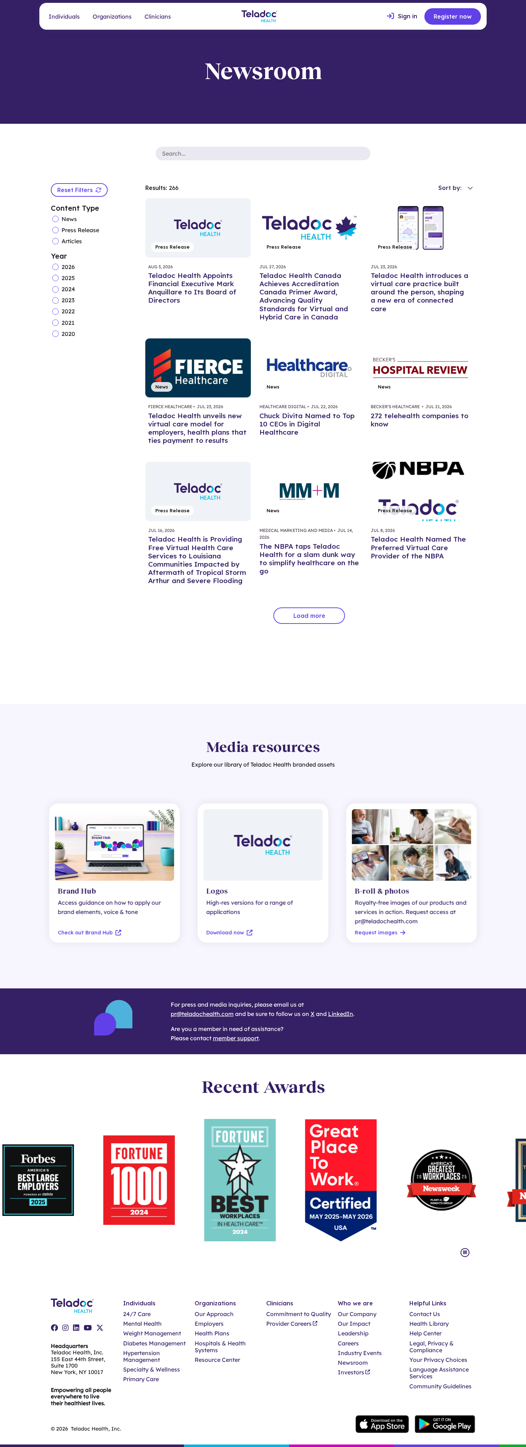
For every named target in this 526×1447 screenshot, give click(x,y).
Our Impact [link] (354, 1323)
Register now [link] (453, 16)
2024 (68, 289)
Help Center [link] (425, 1333)
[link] (402, 16)
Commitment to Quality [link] (298, 1314)
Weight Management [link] (152, 1333)
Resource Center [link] (217, 1359)
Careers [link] (348, 1343)
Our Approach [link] (214, 1314)
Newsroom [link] (353, 1362)
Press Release (80, 229)
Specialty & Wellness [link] (151, 1369)
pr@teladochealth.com (202, 1013)
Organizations (112, 16)
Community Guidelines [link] (440, 1386)
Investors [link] (351, 1372)
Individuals (64, 16)
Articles (72, 241)
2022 (68, 311)
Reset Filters (75, 190)
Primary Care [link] (141, 1379)
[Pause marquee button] (465, 1252)
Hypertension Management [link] (141, 1356)
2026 (68, 266)
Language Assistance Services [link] (439, 1373)
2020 (68, 333)
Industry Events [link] (360, 1353)
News (69, 218)
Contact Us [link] (424, 1314)
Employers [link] (209, 1323)
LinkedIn (340, 1013)
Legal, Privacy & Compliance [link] (431, 1347)
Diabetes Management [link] (154, 1343)
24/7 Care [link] (137, 1314)
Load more (309, 615)
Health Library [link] (429, 1323)
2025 (68, 277)
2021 (68, 322)
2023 (68, 300)
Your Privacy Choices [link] (438, 1359)
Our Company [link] (357, 1314)
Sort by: (450, 187)
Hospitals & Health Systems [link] (220, 1347)
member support (236, 1038)
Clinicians (158, 16)
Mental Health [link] (142, 1323)
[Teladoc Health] (259, 16)
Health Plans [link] (212, 1333)
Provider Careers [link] (289, 1323)
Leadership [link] (353, 1333)
